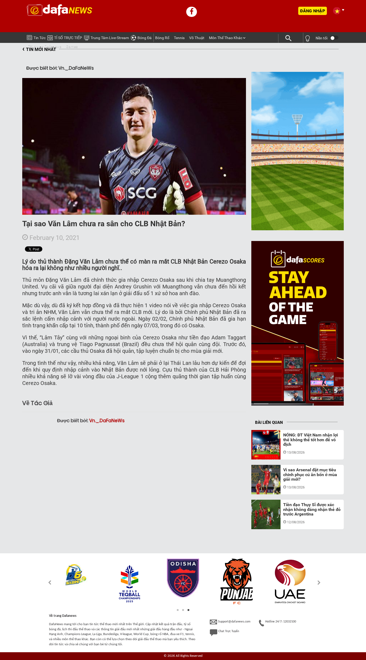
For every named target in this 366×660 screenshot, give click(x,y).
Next (319, 582)
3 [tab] (188, 610)
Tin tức (39, 38)
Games (72, 46)
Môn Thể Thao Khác (225, 38)
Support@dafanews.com (234, 621)
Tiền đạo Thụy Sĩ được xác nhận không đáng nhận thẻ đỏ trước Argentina (312, 509)
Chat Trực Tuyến (228, 631)
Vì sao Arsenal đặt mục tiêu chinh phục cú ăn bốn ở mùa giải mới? (310, 474)
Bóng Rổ (162, 38)
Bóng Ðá (144, 38)
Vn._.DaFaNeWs (107, 420)
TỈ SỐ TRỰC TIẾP (68, 38)
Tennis (179, 38)
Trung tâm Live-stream (110, 38)
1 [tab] (177, 610)
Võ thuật (196, 38)
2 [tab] (183, 610)
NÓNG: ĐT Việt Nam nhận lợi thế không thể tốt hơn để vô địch (310, 439)
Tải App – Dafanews (44, 46)
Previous (46, 582)
